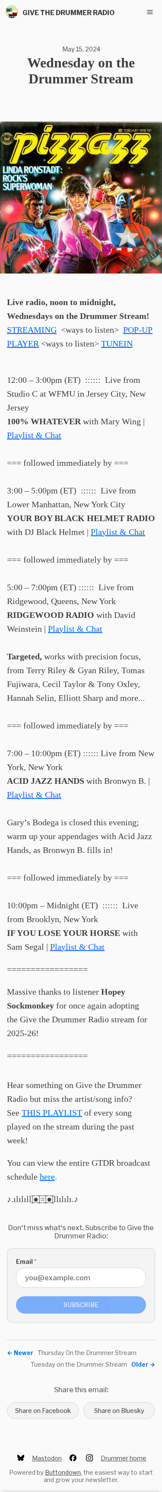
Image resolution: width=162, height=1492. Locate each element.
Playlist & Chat (34, 435)
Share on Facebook (43, 1410)
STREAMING (32, 329)
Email (26, 1261)
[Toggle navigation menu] (150, 12)
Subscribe (81, 1304)
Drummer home (123, 1458)
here (47, 1176)
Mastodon (47, 1458)
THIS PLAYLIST (52, 1112)
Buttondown (63, 1472)
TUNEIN (117, 343)
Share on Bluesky (119, 1410)
